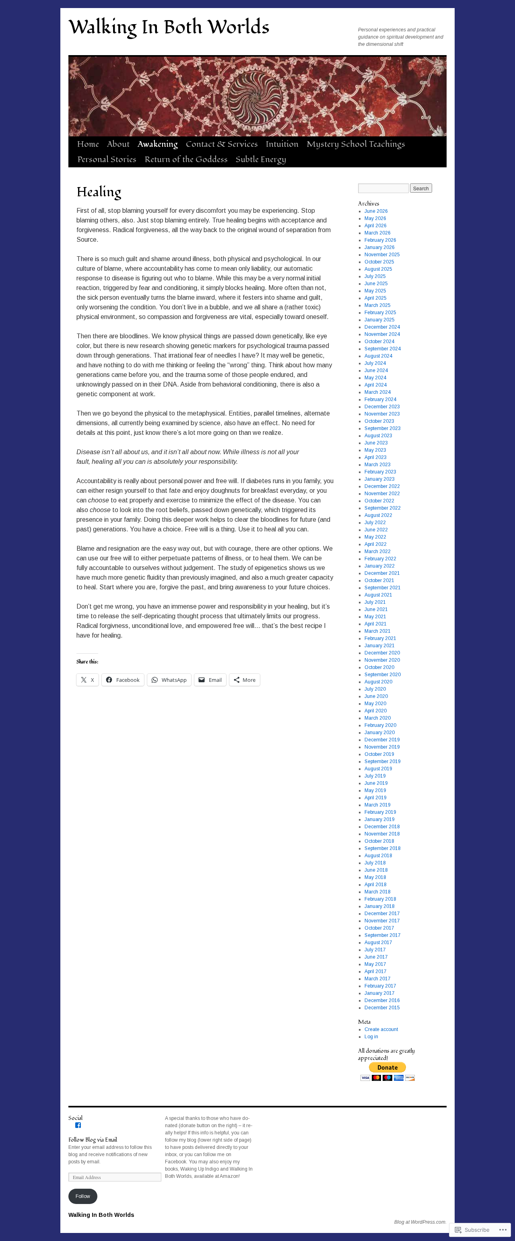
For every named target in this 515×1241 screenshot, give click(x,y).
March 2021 (378, 631)
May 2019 (375, 790)
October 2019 (379, 754)
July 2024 (375, 363)
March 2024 (378, 392)
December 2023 (382, 407)
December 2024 (382, 327)
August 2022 (378, 515)
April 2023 (376, 457)
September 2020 (383, 674)
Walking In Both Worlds (169, 27)
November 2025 (382, 254)
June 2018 (376, 870)
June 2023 (376, 443)
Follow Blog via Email (92, 1140)
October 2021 (379, 580)
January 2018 (380, 906)
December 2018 (382, 826)
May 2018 (375, 877)
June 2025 (376, 283)
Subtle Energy (261, 159)
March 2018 (378, 892)
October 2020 (379, 667)
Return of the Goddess (186, 159)
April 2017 (376, 971)
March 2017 (378, 979)
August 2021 (378, 595)
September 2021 (383, 588)
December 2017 (382, 913)
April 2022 (376, 544)
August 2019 (378, 769)
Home (88, 144)
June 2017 (376, 957)
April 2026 (376, 225)
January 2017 (380, 993)
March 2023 (378, 464)
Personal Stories (106, 159)
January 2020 (380, 732)
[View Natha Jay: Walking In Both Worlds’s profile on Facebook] (78, 1125)
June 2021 (376, 609)
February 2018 (380, 899)
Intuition (282, 144)
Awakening (158, 144)
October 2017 (379, 928)
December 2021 (382, 573)
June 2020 (376, 696)
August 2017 (378, 942)
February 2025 (380, 312)
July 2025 (375, 276)
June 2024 (376, 370)
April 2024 (376, 385)
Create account (381, 1029)
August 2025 (378, 269)
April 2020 (376, 711)
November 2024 (382, 334)
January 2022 (380, 566)
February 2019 (380, 812)
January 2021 (380, 645)
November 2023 (382, 414)
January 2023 (380, 479)
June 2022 (376, 530)
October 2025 (379, 262)
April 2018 (376, 884)
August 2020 (378, 682)
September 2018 (383, 848)
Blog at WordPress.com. (420, 1222)
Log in (371, 1036)
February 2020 (380, 725)
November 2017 (382, 921)
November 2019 (382, 747)
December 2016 (382, 1000)
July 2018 (375, 863)
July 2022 (375, 522)
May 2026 (375, 218)
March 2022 (378, 551)
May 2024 (375, 378)
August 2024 (378, 356)
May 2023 (375, 450)
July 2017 (375, 950)
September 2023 (383, 428)
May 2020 (375, 703)
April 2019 (376, 798)
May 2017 (375, 964)
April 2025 (376, 298)
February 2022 (380, 559)
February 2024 (380, 399)
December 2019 (382, 740)
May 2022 (375, 537)
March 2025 (378, 305)
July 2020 (375, 689)
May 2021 (375, 616)
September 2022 (383, 508)
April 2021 (376, 624)
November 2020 (382, 660)
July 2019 (375, 776)
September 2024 (383, 349)
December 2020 (382, 653)
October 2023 (379, 421)
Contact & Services (222, 144)
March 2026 (378, 233)
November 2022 (382, 493)
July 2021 (375, 602)
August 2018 (378, 855)
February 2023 (380, 472)
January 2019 (380, 819)
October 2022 (379, 501)
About (118, 144)
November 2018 (382, 834)
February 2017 (380, 986)
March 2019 (378, 805)
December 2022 (382, 486)
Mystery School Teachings (356, 144)
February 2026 (380, 240)
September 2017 (383, 935)
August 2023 (378, 435)
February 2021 (380, 638)
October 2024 (379, 341)
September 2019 (383, 761)
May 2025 (375, 291)
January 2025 (380, 320)
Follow (83, 1196)
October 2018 (379, 841)
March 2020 (378, 718)
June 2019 (376, 783)
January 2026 (380, 247)
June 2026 (376, 211)
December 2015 (382, 1007)
